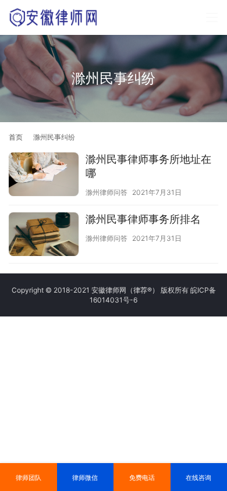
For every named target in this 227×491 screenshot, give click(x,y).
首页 (16, 137)
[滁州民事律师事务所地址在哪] (44, 175)
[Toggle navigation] (212, 17)
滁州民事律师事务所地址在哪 (148, 166)
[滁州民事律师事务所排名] (44, 235)
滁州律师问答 (106, 192)
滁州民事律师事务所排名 (143, 219)
